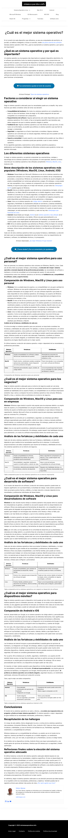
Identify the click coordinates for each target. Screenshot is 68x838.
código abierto (37, 201)
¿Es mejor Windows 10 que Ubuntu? (41, 241)
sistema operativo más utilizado (49, 215)
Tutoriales (40, 19)
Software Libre (54, 19)
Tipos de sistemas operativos (40, 94)
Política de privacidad (50, 831)
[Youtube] (10, 801)
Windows (49, 162)
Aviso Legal (12, 831)
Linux (59, 162)
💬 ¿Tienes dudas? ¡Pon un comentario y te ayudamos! (34, 249)
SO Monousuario (32, 14)
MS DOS (46, 14)
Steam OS (12, 19)
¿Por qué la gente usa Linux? (46, 783)
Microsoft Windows (15, 14)
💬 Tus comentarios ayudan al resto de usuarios (34, 86)
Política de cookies (34, 831)
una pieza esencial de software (52, 42)
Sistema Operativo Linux (21, 10)
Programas (25, 19)
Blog (57, 14)
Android (52, 10)
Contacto (22, 831)
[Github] (6, 801)
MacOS (55, 162)
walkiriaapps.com (20, 797)
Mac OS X (40, 10)
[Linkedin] (8, 801)
